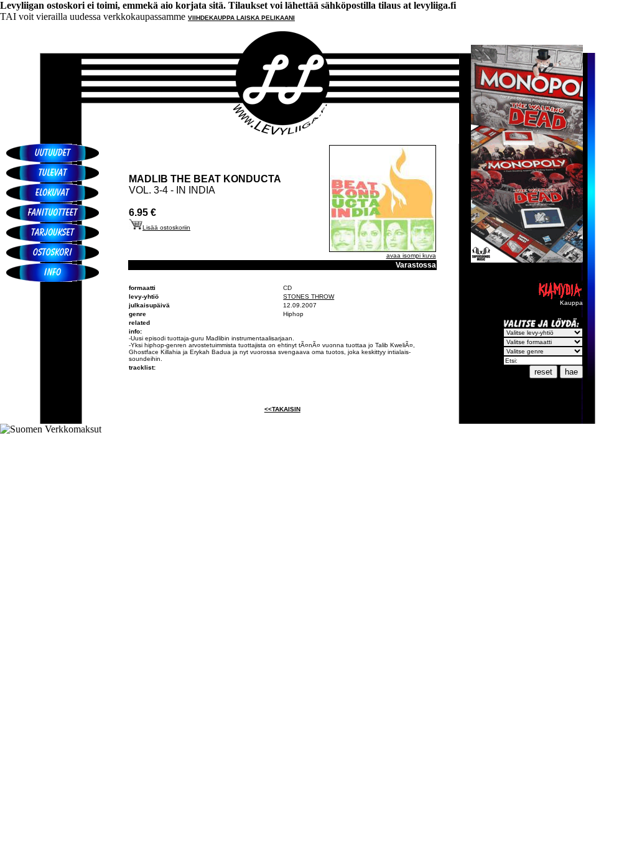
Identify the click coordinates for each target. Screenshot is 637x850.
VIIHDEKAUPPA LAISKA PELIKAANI (241, 17)
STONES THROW (308, 296)
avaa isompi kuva (411, 255)
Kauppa (571, 302)
